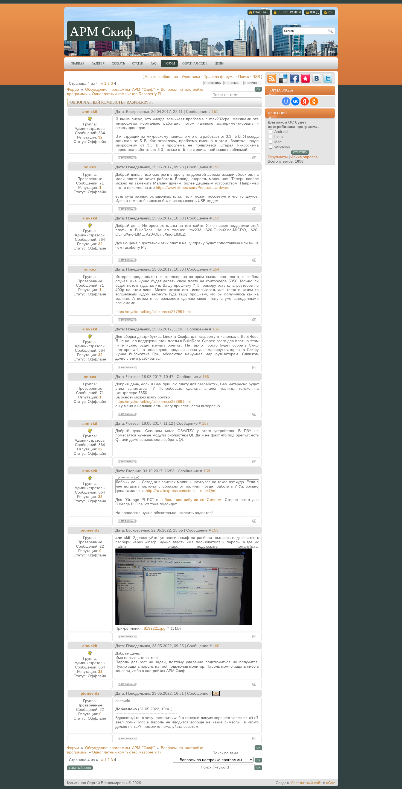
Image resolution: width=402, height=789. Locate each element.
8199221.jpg (154, 628)
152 (216, 167)
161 (216, 693)
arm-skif (89, 111)
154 (216, 269)
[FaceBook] (294, 78)
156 (205, 376)
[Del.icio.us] (283, 78)
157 (205, 423)
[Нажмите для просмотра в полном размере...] (183, 624)
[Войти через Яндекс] (305, 101)
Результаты (278, 157)
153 (216, 218)
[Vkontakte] (316, 78)
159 (215, 530)
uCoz (330, 783)
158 (206, 471)
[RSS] (271, 78)
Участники (191, 76)
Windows (282, 147)
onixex (90, 167)
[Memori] (305, 78)
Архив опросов (304, 157)
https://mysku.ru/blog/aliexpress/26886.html (153, 401)
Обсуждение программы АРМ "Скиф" (120, 89)
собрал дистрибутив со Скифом (191, 499)
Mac (278, 142)
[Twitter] (328, 78)
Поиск (243, 76)
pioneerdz (90, 530)
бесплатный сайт (306, 783)
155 (215, 329)
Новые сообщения (161, 76)
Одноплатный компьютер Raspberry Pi (126, 94)
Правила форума (219, 76)
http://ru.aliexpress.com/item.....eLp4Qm (180, 490)
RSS (256, 76)
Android (281, 131)
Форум (73, 89)
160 (216, 646)
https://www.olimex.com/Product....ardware (192, 187)
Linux (279, 136)
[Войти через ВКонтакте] (295, 101)
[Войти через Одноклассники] (314, 101)
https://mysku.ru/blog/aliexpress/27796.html (153, 311)
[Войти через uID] (286, 101)
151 (215, 111)
